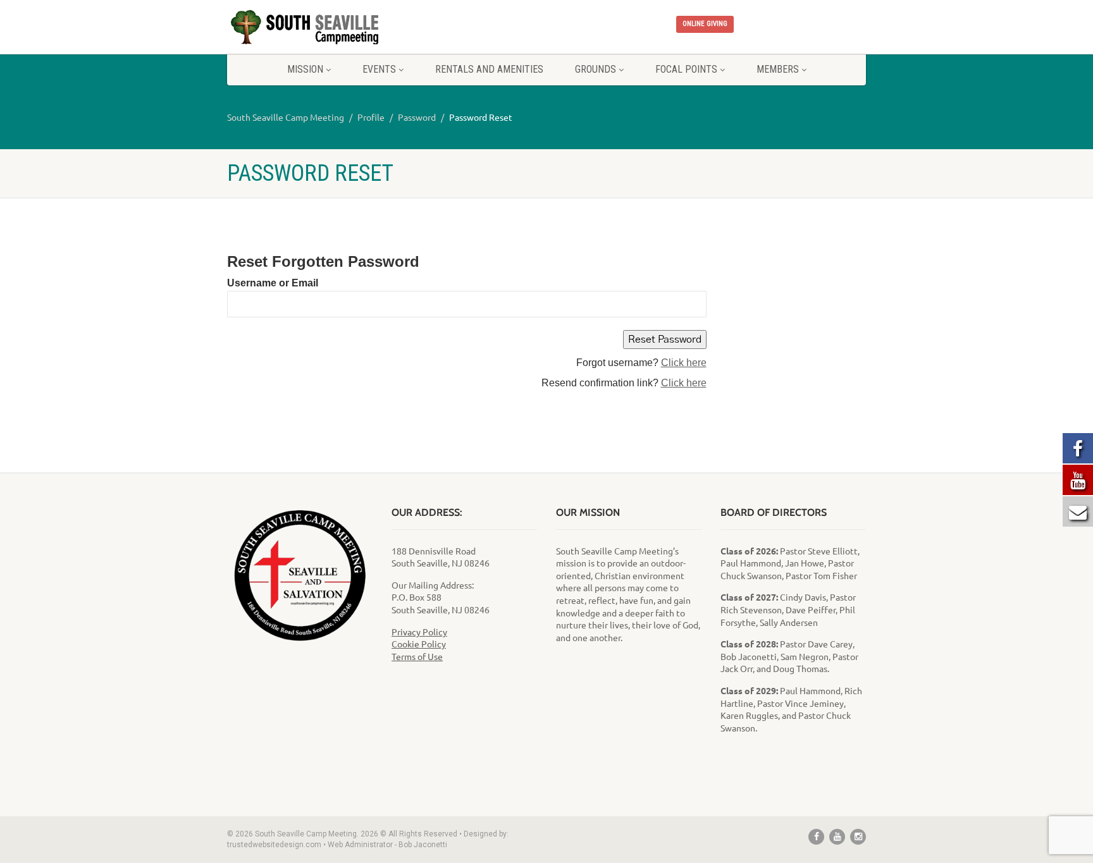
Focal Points (686, 69)
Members (777, 69)
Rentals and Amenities (489, 69)
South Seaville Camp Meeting (285, 117)
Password (417, 117)
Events (379, 69)
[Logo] (327, 27)
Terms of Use (417, 656)
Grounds (595, 69)
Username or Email (272, 283)
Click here (684, 362)
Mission (305, 69)
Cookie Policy (419, 643)
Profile (371, 117)
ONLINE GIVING (704, 24)
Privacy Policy (419, 631)
